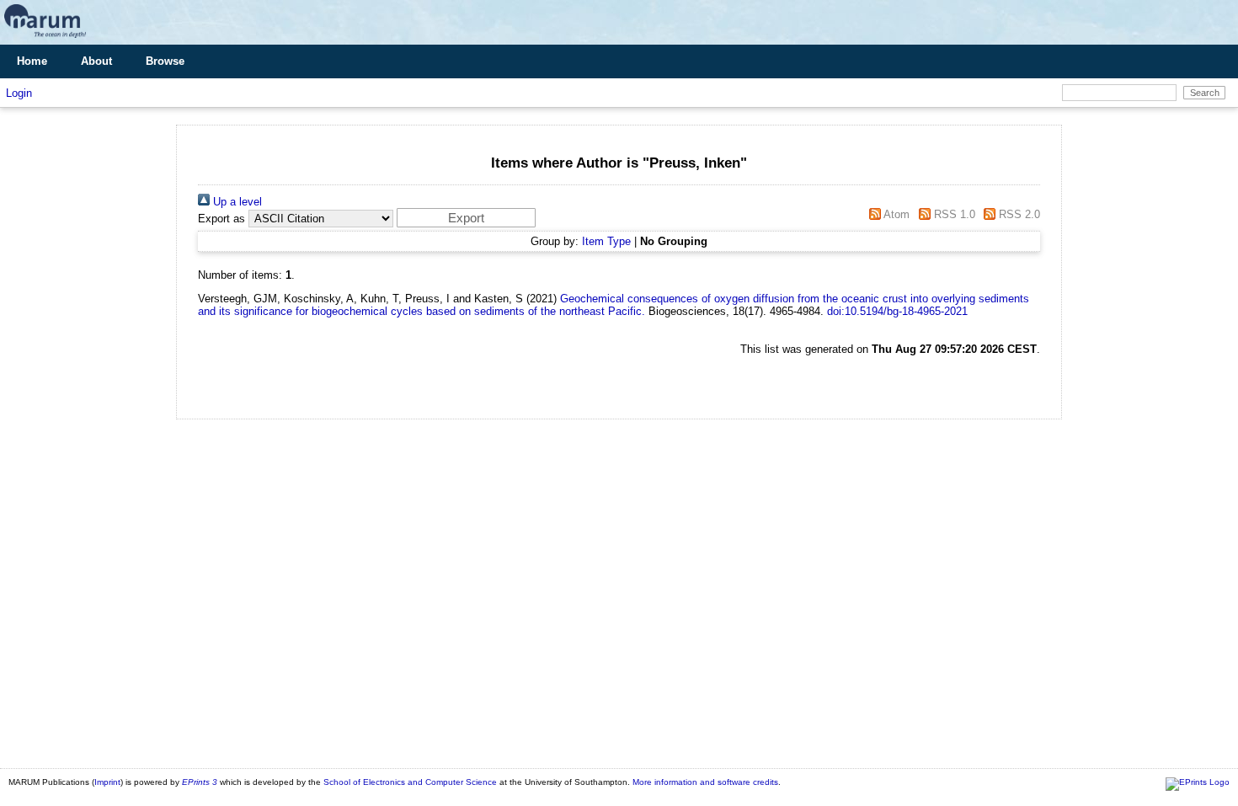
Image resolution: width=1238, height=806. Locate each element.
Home (32, 61)
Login (19, 93)
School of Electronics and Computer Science (410, 782)
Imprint (107, 782)
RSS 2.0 (1017, 214)
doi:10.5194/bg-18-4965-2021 (897, 311)
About (96, 61)
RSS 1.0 (952, 214)
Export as (221, 218)
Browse (165, 61)
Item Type (606, 241)
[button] (466, 217)
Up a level (236, 201)
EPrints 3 (199, 782)
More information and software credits (705, 782)
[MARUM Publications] (45, 38)
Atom (895, 214)
